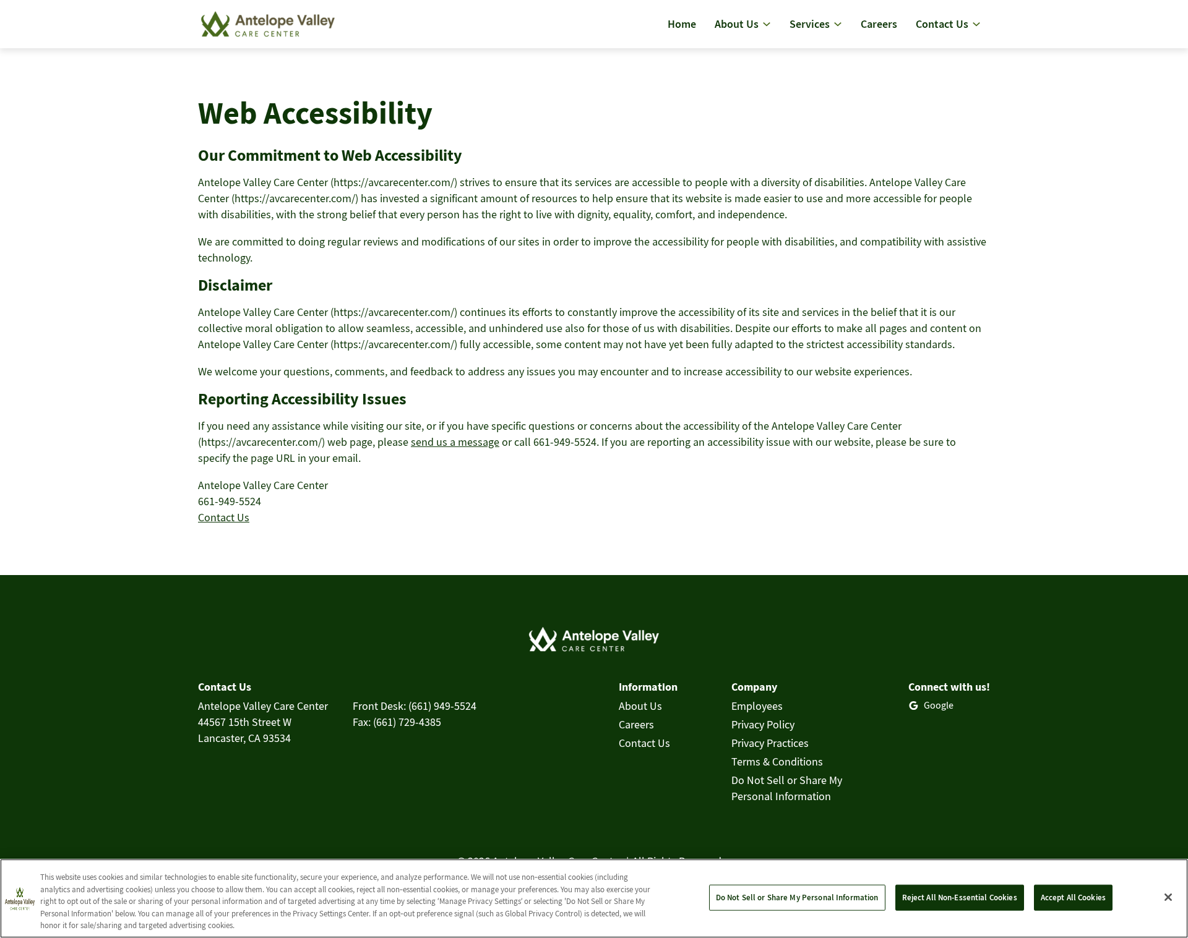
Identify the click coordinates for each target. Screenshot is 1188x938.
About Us (640, 706)
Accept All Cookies (1073, 897)
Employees (757, 706)
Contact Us (223, 517)
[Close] (1168, 897)
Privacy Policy (762, 724)
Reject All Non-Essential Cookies (959, 897)
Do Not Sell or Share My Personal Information (797, 897)
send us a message (455, 442)
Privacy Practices (770, 743)
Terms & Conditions (777, 761)
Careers (636, 724)
